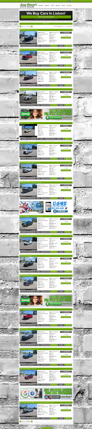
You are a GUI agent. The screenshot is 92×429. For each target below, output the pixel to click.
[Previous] (20, 26)
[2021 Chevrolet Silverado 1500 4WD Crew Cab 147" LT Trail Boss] (28, 57)
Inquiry (38, 45)
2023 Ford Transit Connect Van (35, 236)
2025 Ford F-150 (30, 182)
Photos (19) (24, 138)
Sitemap (47, 426)
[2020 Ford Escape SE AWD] (28, 130)
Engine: (50, 32)
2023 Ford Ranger (31, 216)
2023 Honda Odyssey (28, 256)
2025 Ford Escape (27, 143)
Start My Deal (53, 45)
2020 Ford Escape (26, 123)
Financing (61, 45)
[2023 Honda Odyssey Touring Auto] (28, 263)
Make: (39, 37)
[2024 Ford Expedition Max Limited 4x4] (28, 170)
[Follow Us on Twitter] (70, 1)
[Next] (32, 26)
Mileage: (39, 41)
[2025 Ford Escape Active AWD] (28, 150)
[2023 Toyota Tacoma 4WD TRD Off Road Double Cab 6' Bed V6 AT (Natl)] (28, 410)
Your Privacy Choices (51, 426)
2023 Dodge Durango (29, 89)
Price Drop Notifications (65, 37)
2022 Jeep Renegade (28, 309)
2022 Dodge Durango (28, 69)
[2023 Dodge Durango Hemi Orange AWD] (28, 96)
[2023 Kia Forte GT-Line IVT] (28, 336)
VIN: (38, 34)
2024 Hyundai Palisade (29, 275)
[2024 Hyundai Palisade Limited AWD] (28, 283)
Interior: (50, 41)
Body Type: (51, 37)
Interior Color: (52, 40)
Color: (50, 38)
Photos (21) (24, 85)
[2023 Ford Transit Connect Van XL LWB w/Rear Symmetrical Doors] (28, 243)
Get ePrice (65, 125)
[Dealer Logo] (28, 5)
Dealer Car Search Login (39, 426)
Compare (66, 35)
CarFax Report (31, 45)
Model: (39, 38)
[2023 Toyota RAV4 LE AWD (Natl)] (28, 376)
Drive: (50, 35)
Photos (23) (24, 105)
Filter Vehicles (46, 23)
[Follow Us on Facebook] (68, 1)
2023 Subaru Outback (29, 349)
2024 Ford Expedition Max (29, 162)
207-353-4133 (38, 1)
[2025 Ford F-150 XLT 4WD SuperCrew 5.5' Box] (28, 190)
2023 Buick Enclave (29, 30)
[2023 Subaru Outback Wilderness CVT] (28, 356)
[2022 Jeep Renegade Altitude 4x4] (28, 317)
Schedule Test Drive (46, 45)
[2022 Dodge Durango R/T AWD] (28, 77)
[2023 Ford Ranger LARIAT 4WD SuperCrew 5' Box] (28, 223)
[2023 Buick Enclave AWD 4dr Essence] (28, 37)
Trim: (39, 40)
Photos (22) (24, 45)
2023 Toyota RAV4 (28, 368)
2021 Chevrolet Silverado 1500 (35, 49)
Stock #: (39, 32)
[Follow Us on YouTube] (71, 1)
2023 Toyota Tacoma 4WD (36, 402)
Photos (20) (24, 65)
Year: (39, 35)
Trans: (50, 34)
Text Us (68, 45)
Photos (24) (24, 271)
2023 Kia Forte (26, 329)
